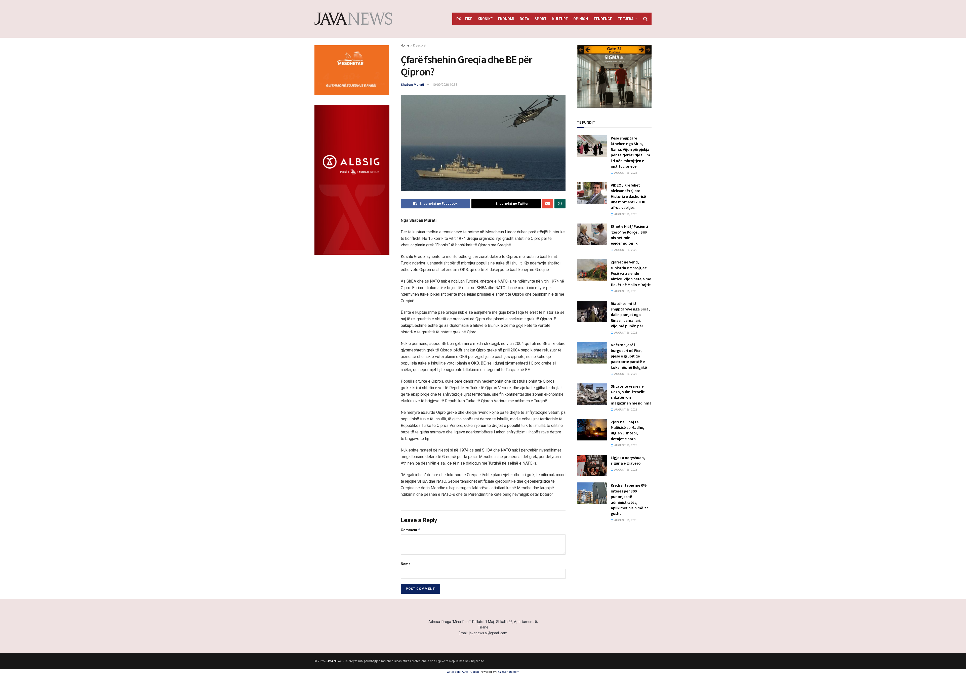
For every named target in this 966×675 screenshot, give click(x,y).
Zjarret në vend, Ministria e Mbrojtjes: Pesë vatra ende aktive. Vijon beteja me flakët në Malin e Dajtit (631, 273)
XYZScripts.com (508, 671)
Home (405, 45)
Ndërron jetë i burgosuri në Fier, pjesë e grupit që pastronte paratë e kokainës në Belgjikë (629, 356)
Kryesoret (419, 45)
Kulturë (560, 19)
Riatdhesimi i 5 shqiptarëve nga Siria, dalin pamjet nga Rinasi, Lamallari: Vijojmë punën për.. (630, 315)
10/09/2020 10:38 (444, 84)
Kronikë (485, 19)
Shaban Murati (412, 84)
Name (406, 564)
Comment (411, 529)
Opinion (580, 19)
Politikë (464, 19)
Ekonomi (506, 19)
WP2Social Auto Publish (463, 671)
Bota (524, 19)
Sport (541, 19)
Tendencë (602, 19)
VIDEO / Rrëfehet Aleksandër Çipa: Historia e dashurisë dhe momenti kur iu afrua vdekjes (628, 196)
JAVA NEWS (334, 661)
